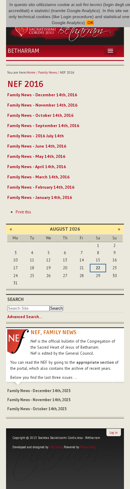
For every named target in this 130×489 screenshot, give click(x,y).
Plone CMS (87, 447)
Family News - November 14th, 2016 (42, 105)
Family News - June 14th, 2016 (36, 146)
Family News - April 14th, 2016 (36, 166)
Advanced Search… (24, 316)
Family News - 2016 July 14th (35, 136)
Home (31, 72)
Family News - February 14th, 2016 (40, 187)
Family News (47, 72)
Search (15, 299)
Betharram (23, 51)
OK (90, 22)
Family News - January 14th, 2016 (39, 197)
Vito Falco (56, 447)
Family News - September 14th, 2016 (43, 125)
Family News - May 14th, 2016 (36, 156)
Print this (23, 212)
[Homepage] (65, 28)
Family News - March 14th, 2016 (38, 177)
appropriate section (95, 362)
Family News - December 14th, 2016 (42, 94)
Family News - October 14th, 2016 (40, 115)
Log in (113, 432)
